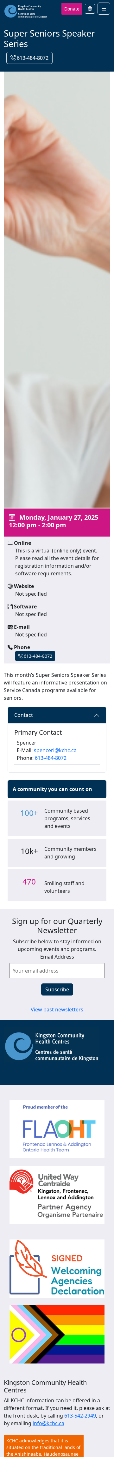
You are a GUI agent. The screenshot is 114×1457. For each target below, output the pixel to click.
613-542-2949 (80, 1415)
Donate (71, 9)
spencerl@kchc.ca (55, 750)
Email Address (57, 956)
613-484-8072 (32, 57)
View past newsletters (57, 1009)
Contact (23, 714)
